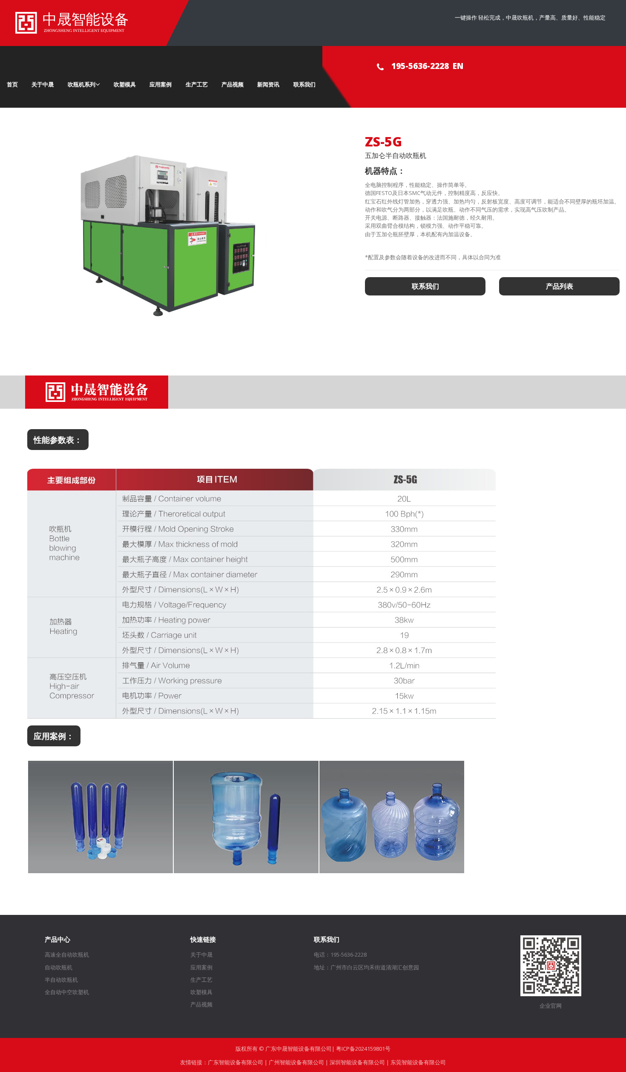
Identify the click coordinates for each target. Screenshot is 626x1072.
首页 (12, 84)
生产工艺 (197, 84)
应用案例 (160, 84)
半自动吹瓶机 (61, 979)
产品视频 (232, 84)
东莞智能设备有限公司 (418, 1062)
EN (458, 66)
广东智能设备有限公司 (235, 1062)
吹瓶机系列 (81, 84)
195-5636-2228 (420, 66)
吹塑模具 (125, 84)
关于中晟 (43, 84)
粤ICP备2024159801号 (363, 1048)
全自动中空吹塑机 (67, 992)
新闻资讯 (268, 84)
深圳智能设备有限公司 (357, 1062)
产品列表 (559, 286)
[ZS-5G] (173, 238)
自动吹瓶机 (58, 967)
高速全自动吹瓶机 (67, 954)
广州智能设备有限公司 (296, 1062)
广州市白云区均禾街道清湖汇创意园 (374, 967)
